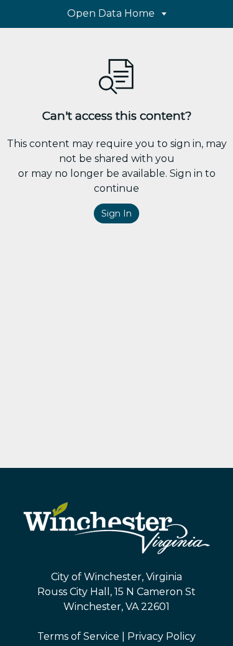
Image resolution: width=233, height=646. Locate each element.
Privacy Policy (161, 636)
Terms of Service (78, 636)
